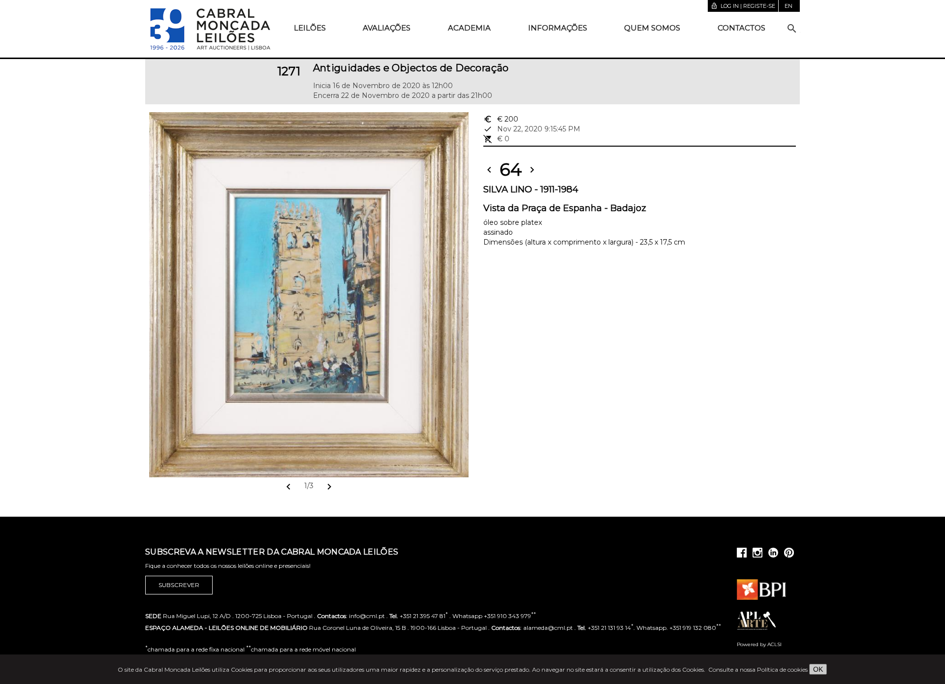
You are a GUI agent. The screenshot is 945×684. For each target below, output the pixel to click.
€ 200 (500, 119)
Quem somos (652, 27)
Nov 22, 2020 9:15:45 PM (531, 128)
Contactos (741, 27)
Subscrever (178, 585)
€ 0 (496, 138)
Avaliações (386, 27)
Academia (469, 27)
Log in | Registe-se (743, 5)
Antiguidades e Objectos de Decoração (411, 68)
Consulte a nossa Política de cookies (758, 669)
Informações (557, 27)
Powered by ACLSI (759, 644)
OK (818, 669)
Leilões (310, 27)
